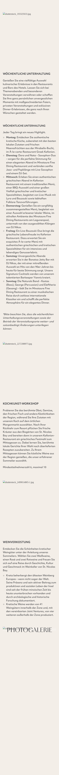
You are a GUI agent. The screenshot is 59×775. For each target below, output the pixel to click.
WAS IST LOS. (35, 734)
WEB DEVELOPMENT (32, 745)
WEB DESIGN (10, 745)
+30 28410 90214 (20, 668)
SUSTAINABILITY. (13, 734)
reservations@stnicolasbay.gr (22, 683)
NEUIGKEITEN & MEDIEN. (31, 730)
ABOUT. (8, 730)
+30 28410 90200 (19, 663)
